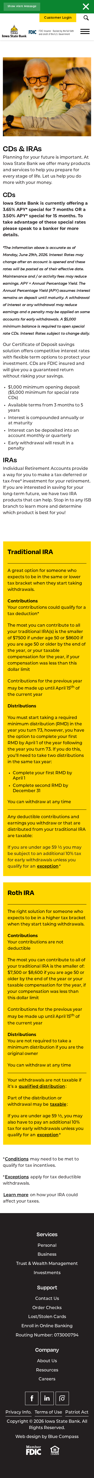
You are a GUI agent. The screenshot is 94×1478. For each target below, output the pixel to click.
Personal (47, 1246)
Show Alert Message (22, 6)
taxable (58, 1105)
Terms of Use (48, 1412)
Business (47, 1255)
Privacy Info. (18, 1412)
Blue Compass (63, 1437)
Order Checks (47, 1308)
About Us (47, 1361)
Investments (47, 1273)
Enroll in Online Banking (47, 1326)
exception (47, 866)
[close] (86, 6)
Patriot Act (77, 1412)
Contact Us (47, 1299)
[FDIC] (37, 1454)
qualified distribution (42, 1087)
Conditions (16, 1159)
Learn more (15, 1195)
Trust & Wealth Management (47, 1264)
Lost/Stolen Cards (47, 1317)
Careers (47, 1379)
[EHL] (59, 1454)
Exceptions (17, 1177)
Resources (47, 1370)
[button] (86, 17)
